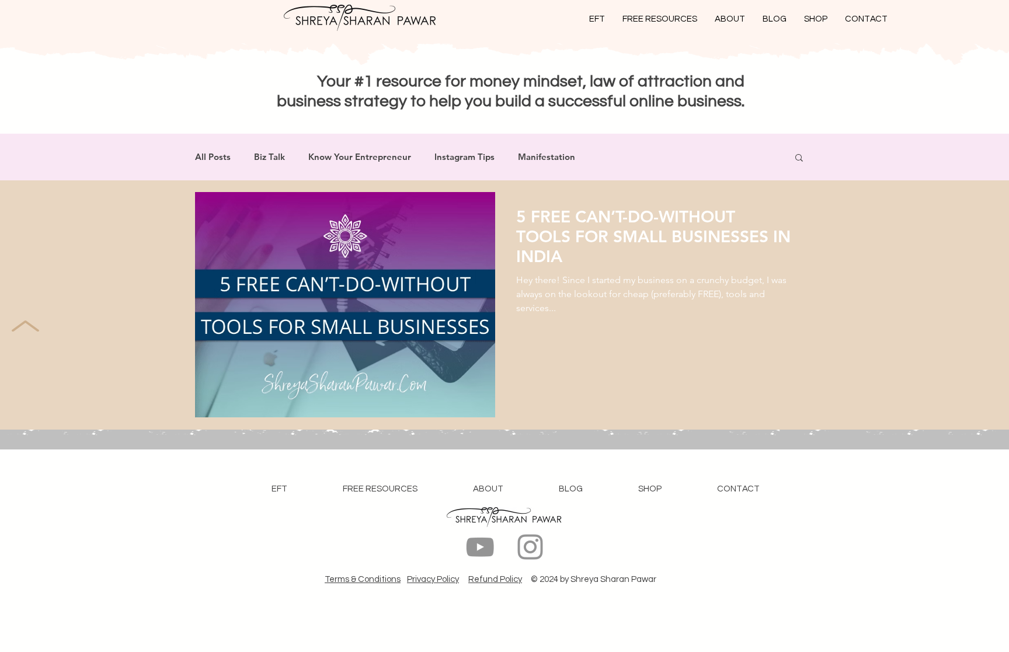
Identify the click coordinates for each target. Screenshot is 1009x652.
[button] (799, 158)
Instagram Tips (464, 157)
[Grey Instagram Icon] (530, 547)
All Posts (213, 157)
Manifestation (546, 157)
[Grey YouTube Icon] (480, 547)
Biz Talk (269, 157)
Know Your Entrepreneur (359, 157)
